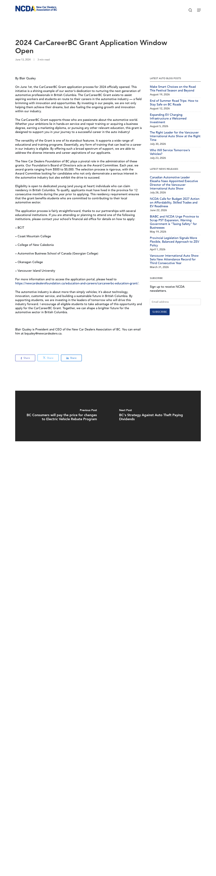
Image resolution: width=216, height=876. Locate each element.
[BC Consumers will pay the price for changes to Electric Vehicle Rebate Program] (61, 416)
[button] (199, 10)
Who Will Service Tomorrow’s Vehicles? (170, 152)
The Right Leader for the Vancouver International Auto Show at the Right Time (175, 136)
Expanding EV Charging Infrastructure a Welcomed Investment (168, 118)
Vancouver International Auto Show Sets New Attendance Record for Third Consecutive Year (174, 259)
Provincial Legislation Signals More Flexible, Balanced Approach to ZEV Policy (174, 241)
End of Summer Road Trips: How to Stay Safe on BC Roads (174, 102)
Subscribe (159, 312)
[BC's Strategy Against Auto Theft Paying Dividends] (154, 416)
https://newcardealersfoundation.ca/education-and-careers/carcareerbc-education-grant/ (76, 283)
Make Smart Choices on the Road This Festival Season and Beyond (173, 88)
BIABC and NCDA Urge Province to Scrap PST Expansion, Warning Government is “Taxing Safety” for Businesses (174, 222)
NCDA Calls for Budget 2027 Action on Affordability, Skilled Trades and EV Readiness (174, 202)
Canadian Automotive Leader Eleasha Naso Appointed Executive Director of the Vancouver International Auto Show (174, 183)
